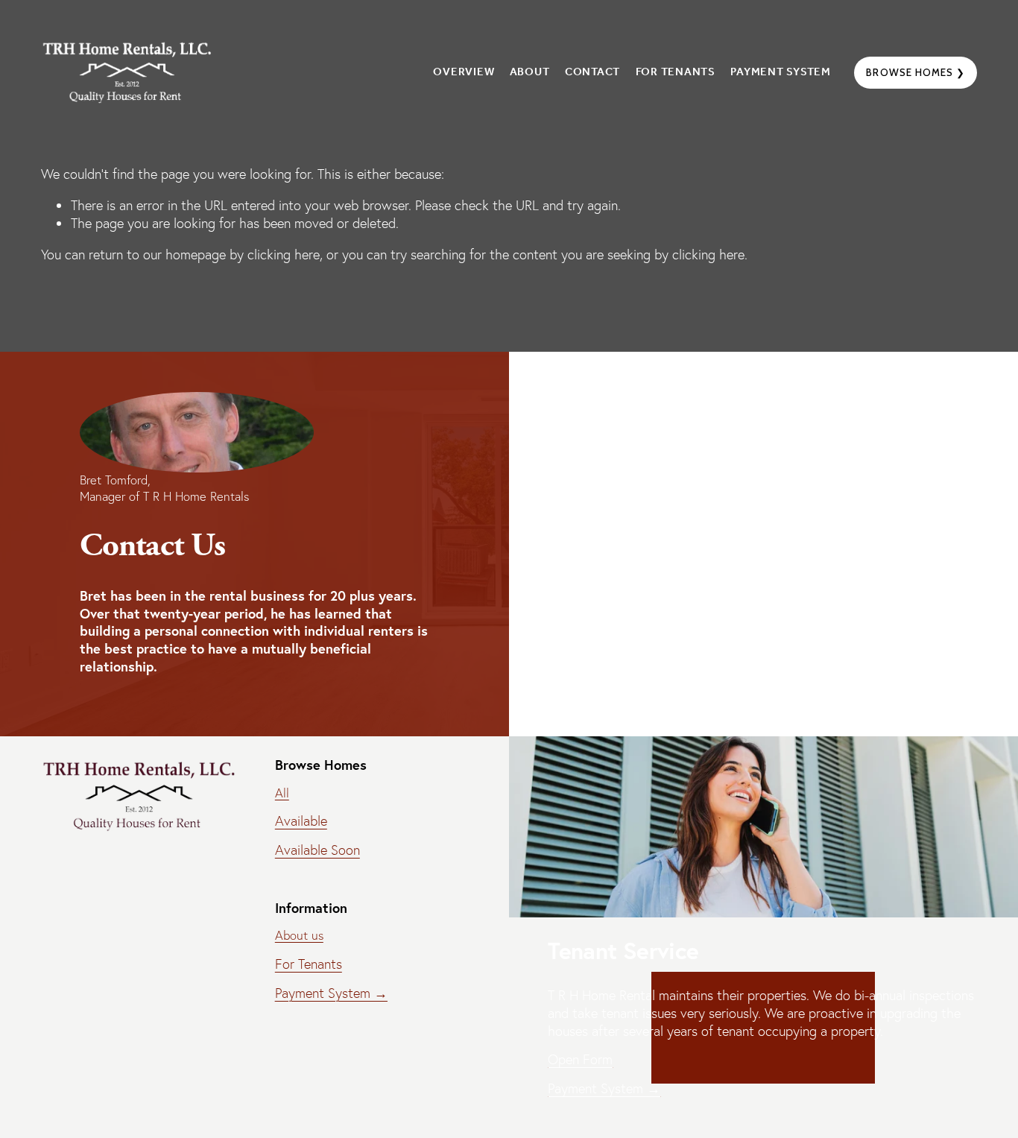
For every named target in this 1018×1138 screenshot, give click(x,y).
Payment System (780, 72)
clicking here (283, 254)
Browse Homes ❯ (915, 72)
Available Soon (317, 850)
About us (299, 935)
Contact (592, 72)
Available (301, 820)
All (282, 792)
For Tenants (675, 72)
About (530, 72)
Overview (463, 72)
